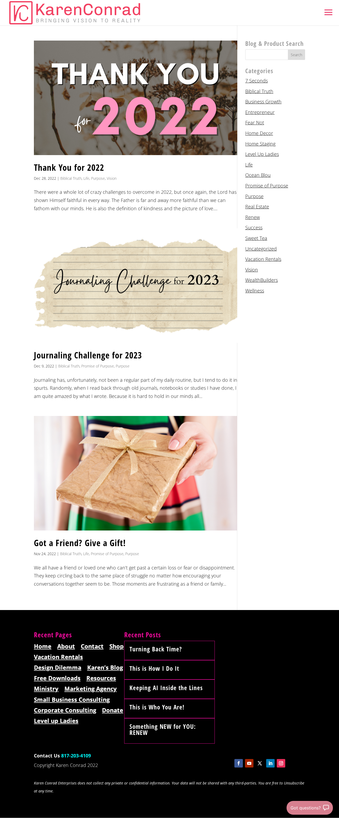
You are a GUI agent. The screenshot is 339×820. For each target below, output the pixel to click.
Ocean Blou (258, 175)
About (66, 646)
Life (86, 178)
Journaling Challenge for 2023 (88, 355)
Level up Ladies (56, 721)
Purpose (98, 178)
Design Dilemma (57, 667)
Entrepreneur (260, 112)
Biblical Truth (71, 178)
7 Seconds (256, 80)
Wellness (254, 290)
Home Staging (260, 144)
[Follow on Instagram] (281, 763)
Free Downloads (57, 678)
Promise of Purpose (97, 366)
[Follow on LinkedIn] (270, 763)
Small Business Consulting (72, 699)
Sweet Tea (256, 238)
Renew (252, 217)
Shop (116, 646)
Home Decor (259, 133)
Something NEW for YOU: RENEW (163, 729)
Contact (92, 646)
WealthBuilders (261, 280)
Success (253, 227)
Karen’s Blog (105, 667)
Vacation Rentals (263, 259)
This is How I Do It (154, 668)
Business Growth (263, 101)
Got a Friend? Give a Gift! (80, 543)
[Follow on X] (260, 763)
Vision (112, 178)
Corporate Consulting (65, 710)
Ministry (46, 688)
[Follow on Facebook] (238, 763)
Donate (112, 710)
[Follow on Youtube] (249, 763)
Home (42, 646)
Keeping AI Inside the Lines (166, 687)
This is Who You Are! (157, 707)
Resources (101, 678)
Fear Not (254, 122)
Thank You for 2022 (69, 167)
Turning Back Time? (156, 649)
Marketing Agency (90, 688)
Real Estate (257, 206)
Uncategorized (261, 248)
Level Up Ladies (262, 154)
